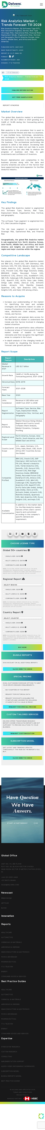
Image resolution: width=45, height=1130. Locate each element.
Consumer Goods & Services (13, 976)
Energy (4, 971)
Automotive (7, 937)
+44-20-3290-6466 (9, 877)
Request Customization (22, 733)
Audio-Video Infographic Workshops (18, 1066)
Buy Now (22, 647)
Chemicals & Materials (11, 942)
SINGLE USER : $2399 (13, 589)
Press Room (6, 898)
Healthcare (6, 932)
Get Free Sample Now (22, 97)
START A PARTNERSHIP (17, 823)
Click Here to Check (22, 758)
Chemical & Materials (11, 999)
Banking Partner (14, 1098)
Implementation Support (12, 1061)
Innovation (7, 915)
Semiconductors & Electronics (15, 952)
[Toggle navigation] (41, 4)
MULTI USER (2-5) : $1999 (15, 627)
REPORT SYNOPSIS (11, 105)
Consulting (6, 1056)
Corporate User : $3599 (15, 598)
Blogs (4, 908)
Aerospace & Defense (10, 947)
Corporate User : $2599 (15, 631)
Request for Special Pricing (22, 707)
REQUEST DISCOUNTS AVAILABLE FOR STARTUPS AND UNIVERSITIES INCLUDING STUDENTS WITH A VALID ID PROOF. (21, 700)
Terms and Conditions (22, 1092)
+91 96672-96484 (8, 880)
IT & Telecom (13, 72)
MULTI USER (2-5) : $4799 (15, 560)
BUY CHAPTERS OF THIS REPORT (18, 690)
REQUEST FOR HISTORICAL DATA (18, 694)
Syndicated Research (10, 1047)
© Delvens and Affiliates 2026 (22, 1089)
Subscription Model (10, 1071)
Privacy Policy (22, 1095)
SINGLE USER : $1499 (13, 623)
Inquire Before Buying (22, 90)
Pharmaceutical (8, 962)
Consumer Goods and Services (15, 1033)
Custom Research (9, 1052)
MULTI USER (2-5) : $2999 (15, 594)
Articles (5, 903)
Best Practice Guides (10, 1081)
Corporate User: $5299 (15, 565)
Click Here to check (22, 669)
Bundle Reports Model (11, 1076)
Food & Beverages (9, 957)
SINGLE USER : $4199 (13, 556)
